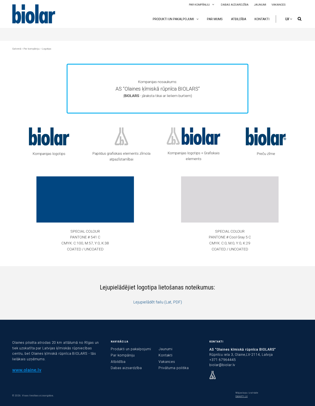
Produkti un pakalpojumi (174, 19)
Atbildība (238, 19)
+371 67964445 (222, 360)
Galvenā (16, 48)
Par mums (215, 19)
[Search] (299, 19)
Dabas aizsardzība (235, 4)
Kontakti (262, 19)
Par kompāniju (199, 4)
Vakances (279, 4)
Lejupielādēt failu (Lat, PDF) (157, 302)
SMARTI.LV (242, 396)
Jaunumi (260, 4)
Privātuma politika (174, 368)
